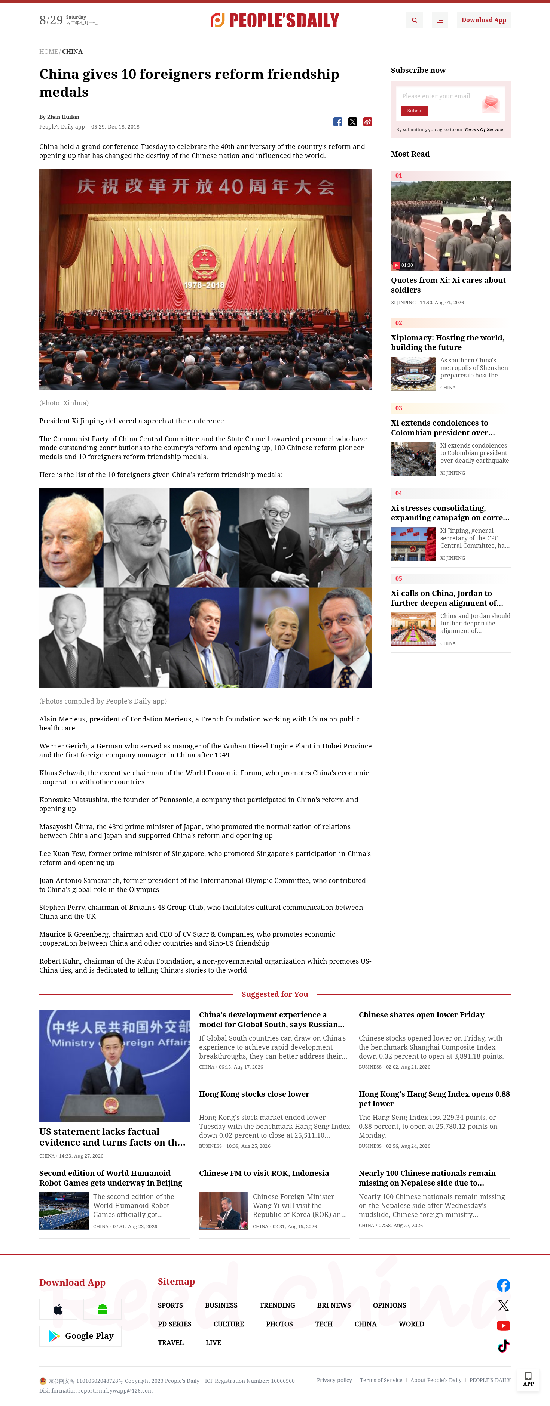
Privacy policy (334, 1380)
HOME (48, 51)
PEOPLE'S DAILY (490, 1380)
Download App (484, 20)
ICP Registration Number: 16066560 (250, 1381)
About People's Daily (436, 1380)
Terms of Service (381, 1380)
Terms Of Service (483, 129)
